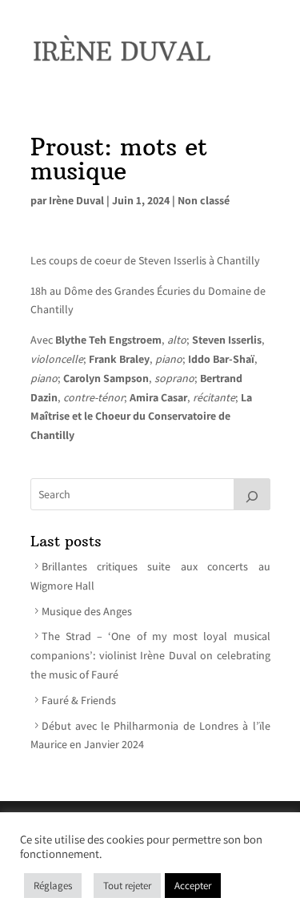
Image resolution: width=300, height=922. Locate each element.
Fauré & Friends (79, 700)
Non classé (204, 200)
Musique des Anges (87, 611)
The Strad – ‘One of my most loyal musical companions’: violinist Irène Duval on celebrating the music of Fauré (150, 655)
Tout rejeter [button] (127, 885)
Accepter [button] (192, 885)
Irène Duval (76, 200)
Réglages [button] (53, 885)
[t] (252, 494)
